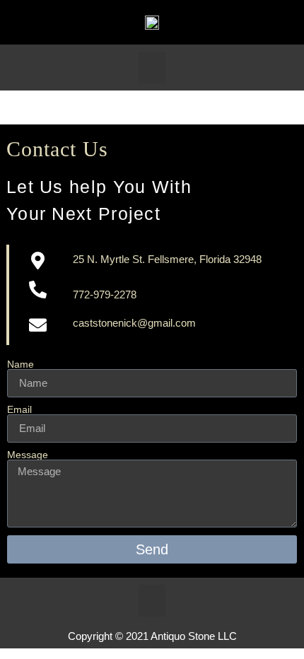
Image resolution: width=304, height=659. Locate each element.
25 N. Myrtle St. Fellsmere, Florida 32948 (167, 259)
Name (20, 364)
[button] (152, 67)
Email (19, 409)
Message (27, 455)
